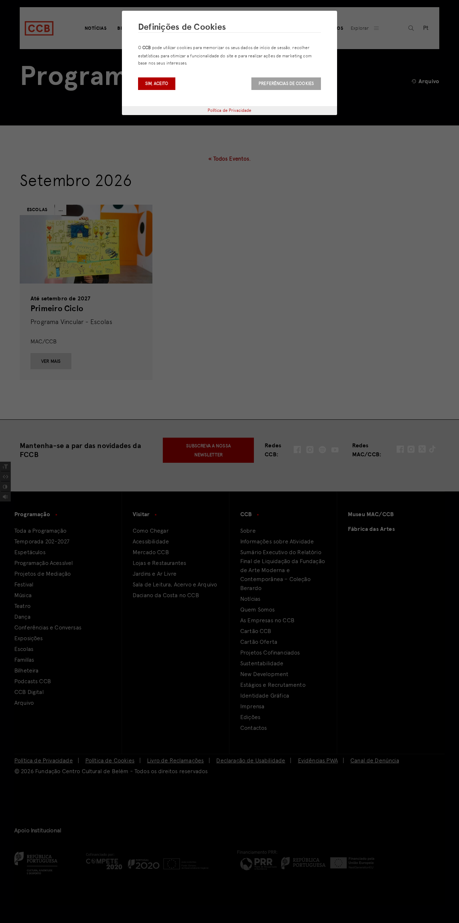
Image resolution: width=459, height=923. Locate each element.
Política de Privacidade (230, 110)
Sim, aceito (156, 83)
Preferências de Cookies (286, 83)
